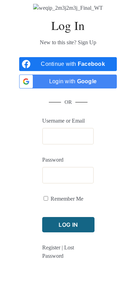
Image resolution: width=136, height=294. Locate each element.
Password (52, 160)
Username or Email (63, 121)
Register (51, 247)
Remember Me (67, 199)
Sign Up (87, 42)
